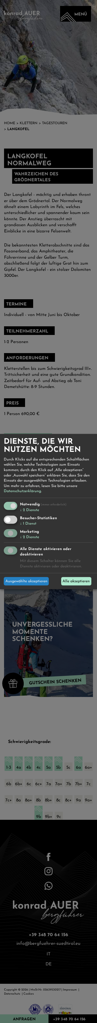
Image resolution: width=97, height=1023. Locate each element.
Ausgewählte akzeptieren (26, 581)
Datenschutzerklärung (22, 491)
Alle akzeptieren (76, 581)
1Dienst (28, 523)
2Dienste (29, 510)
